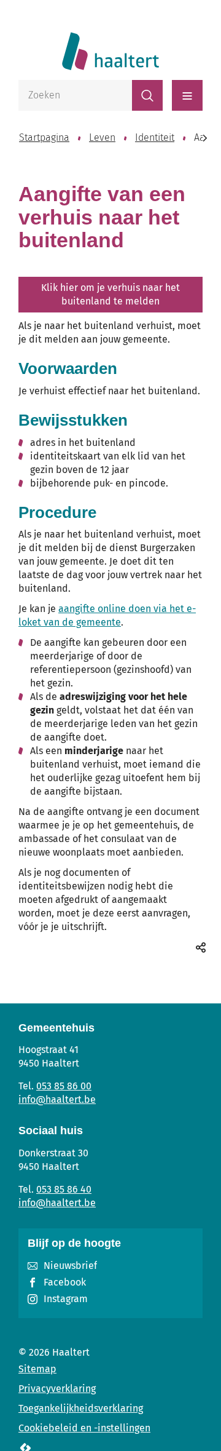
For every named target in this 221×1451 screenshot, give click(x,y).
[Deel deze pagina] (201, 947)
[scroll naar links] (204, 138)
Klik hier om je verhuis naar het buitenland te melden (110, 294)
